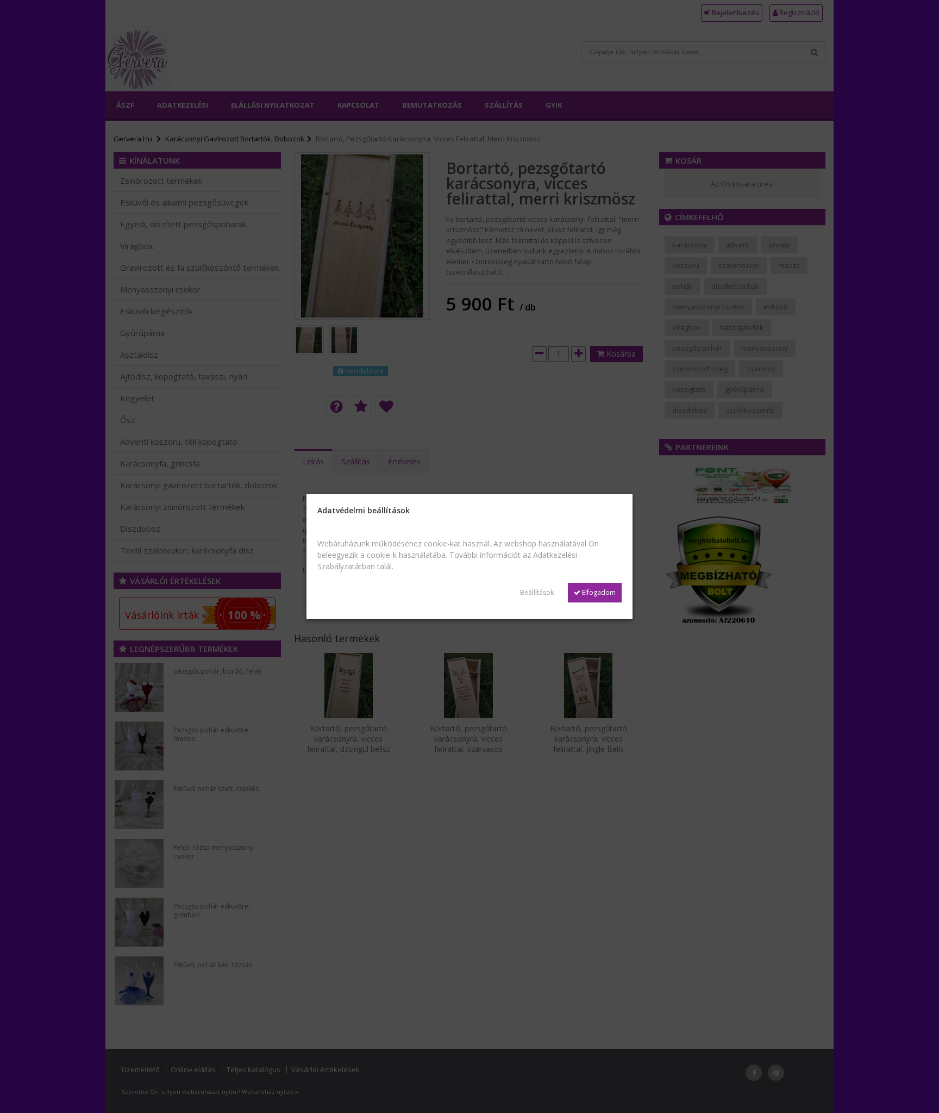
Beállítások (537, 592)
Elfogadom (598, 592)
